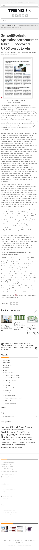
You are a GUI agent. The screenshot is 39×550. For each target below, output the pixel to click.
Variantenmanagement (11, 54)
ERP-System (20, 434)
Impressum (11, 545)
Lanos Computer (9, 383)
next (37, 311)
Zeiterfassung (18, 447)
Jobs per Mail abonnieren (10, 515)
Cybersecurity (15, 429)
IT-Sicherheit (27, 440)
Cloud (14, 427)
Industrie (3, 54)
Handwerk (27, 434)
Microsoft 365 (31, 442)
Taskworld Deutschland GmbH (13, 398)
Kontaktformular (8, 477)
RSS (23, 15)
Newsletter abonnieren (9, 510)
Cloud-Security (25, 427)
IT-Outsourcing (5, 439)
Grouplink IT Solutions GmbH (13, 378)
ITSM (10, 442)
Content (4, 494)
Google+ (20, 15)
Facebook (13, 15)
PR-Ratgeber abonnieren (9, 512)
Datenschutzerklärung (24, 545)
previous (34, 311)
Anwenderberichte (15, 52)
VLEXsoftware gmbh (11, 403)
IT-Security (15, 440)
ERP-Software (32, 52)
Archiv (3, 413)
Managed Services (20, 442)
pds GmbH (8, 393)
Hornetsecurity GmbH (11, 380)
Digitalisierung (8, 432)
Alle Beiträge (6, 360)
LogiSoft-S (8, 385)
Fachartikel (5, 368)
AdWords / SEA (7, 496)
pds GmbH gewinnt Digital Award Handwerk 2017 (6, 327)
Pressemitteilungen (7, 373)
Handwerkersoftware (12, 437)
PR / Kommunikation (8, 489)
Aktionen (5, 499)
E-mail (26, 15)
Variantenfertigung (19, 444)
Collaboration (5, 429)
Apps (7, 427)
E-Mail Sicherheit (24, 432)
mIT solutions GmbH (10, 388)
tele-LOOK (8, 400)
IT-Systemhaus (5, 442)
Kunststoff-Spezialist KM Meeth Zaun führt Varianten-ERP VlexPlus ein (19, 325)
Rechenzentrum (7, 445)
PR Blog (4, 370)
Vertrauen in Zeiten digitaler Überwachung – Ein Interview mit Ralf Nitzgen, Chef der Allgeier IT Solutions (18, 344)
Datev (22, 429)
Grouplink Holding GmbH (12, 375)
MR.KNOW (8, 390)
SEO (3, 491)
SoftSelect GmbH (10, 395)
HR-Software (28, 437)
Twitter (16, 15)
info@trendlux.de (8, 474)
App (2, 427)
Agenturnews (6, 362)
